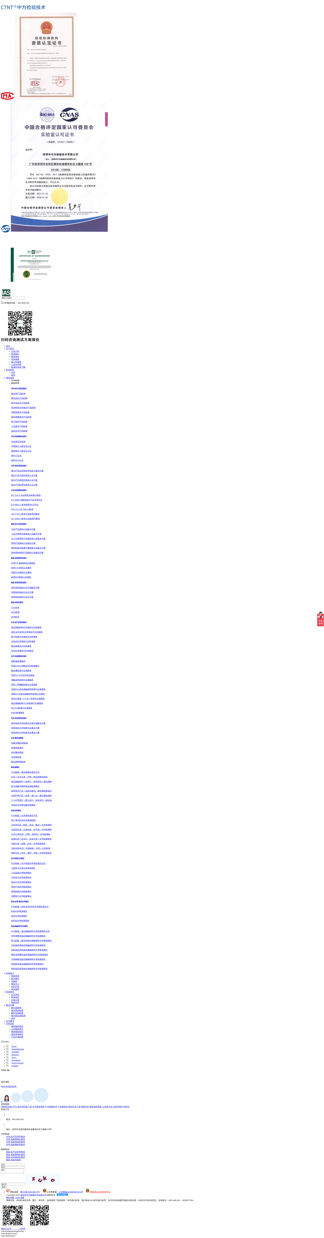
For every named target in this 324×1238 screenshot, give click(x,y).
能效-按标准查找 (17, 602)
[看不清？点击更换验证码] (42, 1179)
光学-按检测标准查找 (18, 490)
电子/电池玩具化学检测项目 (23, 820)
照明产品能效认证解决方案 (23, 543)
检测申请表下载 (18, 367)
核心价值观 (16, 362)
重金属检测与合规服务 (21, 671)
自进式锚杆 (118, 1107)
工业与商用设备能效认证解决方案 (26, 534)
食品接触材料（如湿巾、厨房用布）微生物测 (31, 782)
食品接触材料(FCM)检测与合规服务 (27, 703)
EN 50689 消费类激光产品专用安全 (26, 500)
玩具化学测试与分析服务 (22, 651)
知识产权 (15, 987)
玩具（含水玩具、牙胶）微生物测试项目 (29, 777)
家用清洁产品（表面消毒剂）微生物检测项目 (31, 791)
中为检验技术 (51, 1107)
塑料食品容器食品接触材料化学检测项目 (29, 969)
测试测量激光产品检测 (21, 417)
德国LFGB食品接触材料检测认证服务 (28, 694)
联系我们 (15, 354)
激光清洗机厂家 (25, 1107)
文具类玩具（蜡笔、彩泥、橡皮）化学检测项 (31, 825)
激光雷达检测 (17, 1010)
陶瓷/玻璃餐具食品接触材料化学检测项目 (29, 955)
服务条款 (15, 357)
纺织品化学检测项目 (20, 921)
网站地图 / (11, 1198)
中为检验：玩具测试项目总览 (24, 816)
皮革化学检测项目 (19, 916)
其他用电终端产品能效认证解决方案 (27, 553)
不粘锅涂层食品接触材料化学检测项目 (28, 945)
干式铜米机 (63, 1107)
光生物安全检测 (18, 442)
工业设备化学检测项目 (21, 873)
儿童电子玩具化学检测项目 (23, 868)
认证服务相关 (17, 1029)
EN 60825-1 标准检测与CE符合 (24, 505)
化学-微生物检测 (17, 738)
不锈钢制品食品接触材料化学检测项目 (28, 959)
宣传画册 (15, 359)
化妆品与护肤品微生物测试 (23, 805)
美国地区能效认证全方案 (22, 592)
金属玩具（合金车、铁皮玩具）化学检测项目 (31, 839)
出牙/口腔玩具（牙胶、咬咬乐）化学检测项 (30, 834)
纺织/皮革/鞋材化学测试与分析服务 (27, 632)
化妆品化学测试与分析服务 (23, 641)
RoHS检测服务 (17, 713)
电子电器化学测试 (17, 858)
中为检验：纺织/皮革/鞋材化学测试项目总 (30, 907)
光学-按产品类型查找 (18, 388)
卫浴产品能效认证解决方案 (23, 529)
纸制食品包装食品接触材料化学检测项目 (29, 950)
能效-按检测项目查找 (18, 558)
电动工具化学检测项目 (21, 882)
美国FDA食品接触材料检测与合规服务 (28, 689)
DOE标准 (15, 612)
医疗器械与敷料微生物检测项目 (25, 786)
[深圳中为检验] (23, 7)
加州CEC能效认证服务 (21, 568)
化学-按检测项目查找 (18, 656)
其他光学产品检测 (19, 431)
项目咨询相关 (17, 1034)
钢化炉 (127, 1107)
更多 (13, 1018)
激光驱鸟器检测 (18, 1016)
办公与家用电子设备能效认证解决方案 (28, 539)
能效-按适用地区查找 (18, 582)
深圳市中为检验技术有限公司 (33, 1195)
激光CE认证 (16, 456)
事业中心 (15, 984)
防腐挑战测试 (17, 748)
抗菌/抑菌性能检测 (19, 743)
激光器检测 (16, 1008)
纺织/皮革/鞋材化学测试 (20, 901)
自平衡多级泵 (38, 1107)
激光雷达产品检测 (19, 398)
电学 (13, 375)
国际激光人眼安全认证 (21, 451)
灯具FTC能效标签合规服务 (23, 563)
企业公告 (15, 1000)
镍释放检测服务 (18, 661)
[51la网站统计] (62, 1195)
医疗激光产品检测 (19, 422)
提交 (3, 1187)
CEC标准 (15, 607)
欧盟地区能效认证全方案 (22, 597)
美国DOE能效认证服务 (21, 572)
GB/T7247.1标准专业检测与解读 (25, 514)
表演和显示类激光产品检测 (23, 408)
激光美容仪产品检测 (20, 403)
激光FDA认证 (17, 460)
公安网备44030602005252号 (71, 1192)
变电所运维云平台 (9, 1107)
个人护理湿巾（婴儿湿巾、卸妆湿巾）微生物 (31, 800)
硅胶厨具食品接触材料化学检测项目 (27, 964)
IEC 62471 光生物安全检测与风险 (26, 495)
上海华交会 (107, 1107)
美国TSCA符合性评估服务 (23, 675)
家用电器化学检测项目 (21, 891)
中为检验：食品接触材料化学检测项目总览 (30, 931)
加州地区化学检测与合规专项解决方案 (28, 723)
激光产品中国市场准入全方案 (24, 475)
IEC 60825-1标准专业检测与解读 (25, 519)
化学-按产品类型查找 (18, 622)
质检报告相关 (17, 1032)
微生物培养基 (96, 1107)
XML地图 (20, 1198)
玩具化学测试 (16, 810)
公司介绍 (15, 351)
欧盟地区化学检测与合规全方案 (25, 733)
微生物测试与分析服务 (21, 646)
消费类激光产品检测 (20, 412)
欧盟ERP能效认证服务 (21, 577)
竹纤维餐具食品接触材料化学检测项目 (28, 936)
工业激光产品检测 (19, 426)
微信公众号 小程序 (13, 1229)
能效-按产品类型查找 (18, 524)
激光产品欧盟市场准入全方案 (24, 485)
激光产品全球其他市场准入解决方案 (27, 471)
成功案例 (15, 989)
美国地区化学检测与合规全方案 (25, 728)
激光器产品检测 (18, 394)
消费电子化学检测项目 (21, 896)
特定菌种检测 (17, 752)
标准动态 (15, 997)
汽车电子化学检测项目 (21, 877)
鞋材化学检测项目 (19, 911)
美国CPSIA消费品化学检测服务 (25, 666)
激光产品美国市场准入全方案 (24, 480)
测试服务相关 (17, 1026)
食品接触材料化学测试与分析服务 (26, 627)
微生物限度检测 (18, 762)
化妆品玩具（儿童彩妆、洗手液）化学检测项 (31, 830)
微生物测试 (15, 767)
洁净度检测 (16, 757)
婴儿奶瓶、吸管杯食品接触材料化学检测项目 (31, 941)
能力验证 (15, 979)
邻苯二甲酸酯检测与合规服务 (24, 685)
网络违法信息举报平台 (100, 1192)
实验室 (14, 981)
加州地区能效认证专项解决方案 (25, 588)
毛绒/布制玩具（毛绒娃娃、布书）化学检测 (30, 848)
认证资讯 (15, 994)
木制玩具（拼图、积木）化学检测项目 (28, 844)
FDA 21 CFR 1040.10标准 (22, 509)
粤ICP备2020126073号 (30, 1192)
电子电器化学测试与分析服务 (24, 637)
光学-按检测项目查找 (18, 436)
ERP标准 (15, 617)
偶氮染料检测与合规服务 (22, 680)
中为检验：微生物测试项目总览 (25, 772)
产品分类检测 (17, 1037)
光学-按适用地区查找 (18, 466)
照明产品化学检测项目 (21, 887)
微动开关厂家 (74, 1107)
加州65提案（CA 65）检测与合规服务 (28, 699)
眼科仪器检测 (17, 1013)
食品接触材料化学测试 (19, 926)
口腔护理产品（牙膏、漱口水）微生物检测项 (31, 796)
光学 (13, 372)
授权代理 (15, 1002)
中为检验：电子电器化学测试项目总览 (28, 863)
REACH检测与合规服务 (21, 708)
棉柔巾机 (85, 1107)
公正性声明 (16, 364)
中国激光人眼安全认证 (21, 446)
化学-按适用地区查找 (18, 718)
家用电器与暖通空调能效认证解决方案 (28, 548)
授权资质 (15, 976)
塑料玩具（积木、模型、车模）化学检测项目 (31, 853)
